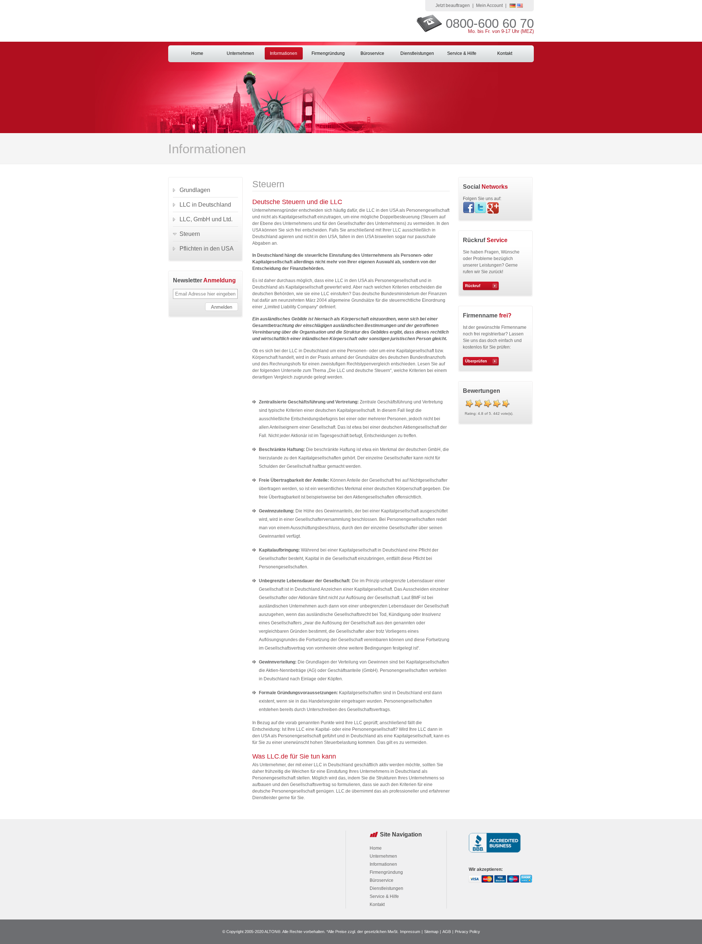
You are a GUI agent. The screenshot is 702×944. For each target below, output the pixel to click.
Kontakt (504, 53)
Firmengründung (328, 53)
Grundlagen (195, 190)
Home (197, 53)
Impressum (410, 931)
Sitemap (431, 931)
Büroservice (372, 53)
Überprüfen (476, 361)
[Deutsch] (513, 6)
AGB (446, 931)
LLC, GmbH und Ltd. (206, 219)
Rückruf (472, 285)
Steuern (190, 234)
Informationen (283, 53)
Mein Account (489, 5)
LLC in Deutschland (205, 205)
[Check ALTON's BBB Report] (495, 853)
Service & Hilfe (461, 53)
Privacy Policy (467, 931)
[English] (520, 6)
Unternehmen (240, 53)
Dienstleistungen (417, 53)
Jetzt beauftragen (452, 5)
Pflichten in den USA (207, 248)
